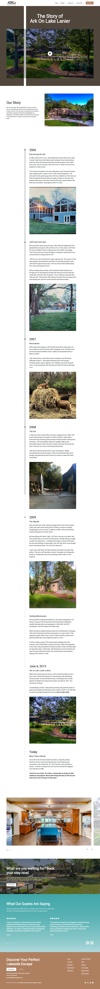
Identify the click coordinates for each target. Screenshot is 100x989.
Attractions (70, 970)
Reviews (83, 965)
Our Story (69, 962)
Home (56, 3)
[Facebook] (85, 983)
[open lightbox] (50, 53)
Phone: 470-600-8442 (11, 975)
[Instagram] (88, 983)
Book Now (89, 3)
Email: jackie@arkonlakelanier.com (14, 977)
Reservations (11, 884)
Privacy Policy (85, 973)
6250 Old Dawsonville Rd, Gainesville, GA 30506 (17, 973)
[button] (63, 3)
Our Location (84, 968)
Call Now (21, 884)
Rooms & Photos (85, 959)
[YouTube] (93, 983)
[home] (11, 3)
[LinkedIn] (90, 983)
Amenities (70, 965)
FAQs (82, 962)
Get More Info (85, 970)
